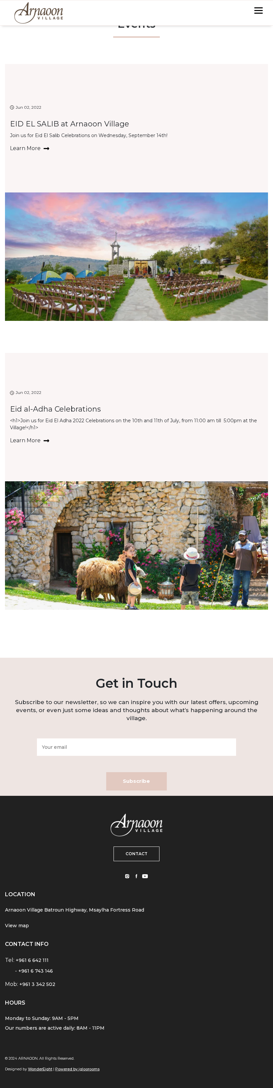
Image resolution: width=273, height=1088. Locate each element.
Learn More (26, 148)
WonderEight (40, 1069)
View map (17, 926)
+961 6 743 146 (35, 971)
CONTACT (136, 853)
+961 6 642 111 (32, 960)
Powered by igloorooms (77, 1069)
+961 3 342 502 (37, 984)
